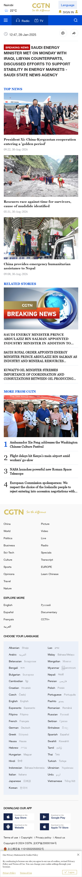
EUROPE (46, 566)
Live (43, 538)
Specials (46, 552)
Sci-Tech (9, 552)
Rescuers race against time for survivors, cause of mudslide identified (37, 204)
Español (8, 612)
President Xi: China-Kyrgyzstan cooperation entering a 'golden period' (40, 141)
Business (9, 545)
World (7, 531)
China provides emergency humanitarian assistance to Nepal (37, 266)
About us (60, 837)
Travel (7, 581)
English (8, 605)
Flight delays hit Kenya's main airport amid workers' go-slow (40, 458)
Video (44, 531)
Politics (8, 538)
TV (41, 21)
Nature (8, 588)
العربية (7, 626)
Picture (45, 523)
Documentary (49, 612)
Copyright (27, 837)
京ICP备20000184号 (45, 843)
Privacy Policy (9, 873)
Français (9, 619)
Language (67, 5)
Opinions (9, 574)
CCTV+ (45, 619)
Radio (25, 21)
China (7, 523)
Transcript (47, 559)
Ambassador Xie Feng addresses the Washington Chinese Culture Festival (44, 444)
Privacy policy (44, 837)
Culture (8, 559)
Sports (8, 566)
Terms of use (11, 837)
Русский (46, 605)
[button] (9, 192)
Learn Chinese (49, 574)
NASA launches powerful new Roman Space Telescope (40, 471)
